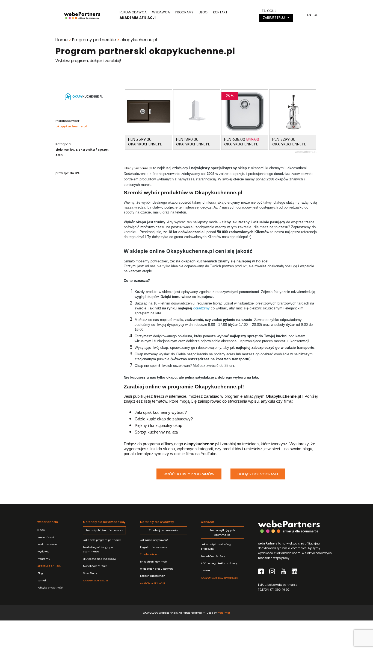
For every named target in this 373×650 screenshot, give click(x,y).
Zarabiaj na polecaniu (163, 530)
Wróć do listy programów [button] (189, 474)
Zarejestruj (274, 17)
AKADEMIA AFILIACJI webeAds (219, 577)
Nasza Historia (46, 537)
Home (61, 40)
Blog (203, 12)
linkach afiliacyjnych (153, 557)
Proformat (223, 612)
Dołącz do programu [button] (258, 474)
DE (316, 15)
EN (309, 15)
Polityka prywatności (50, 587)
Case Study (90, 573)
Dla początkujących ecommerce (222, 532)
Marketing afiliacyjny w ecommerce (98, 549)
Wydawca (161, 12)
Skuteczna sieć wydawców (99, 559)
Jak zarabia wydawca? (154, 540)
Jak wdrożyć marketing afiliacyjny (216, 547)
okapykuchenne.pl (71, 126)
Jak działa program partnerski (102, 540)
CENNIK (206, 570)
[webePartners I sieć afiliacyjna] (82, 15)
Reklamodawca (133, 12)
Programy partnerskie (94, 40)
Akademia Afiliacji (138, 17)
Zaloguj (269, 10)
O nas (41, 530)
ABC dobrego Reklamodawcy (219, 563)
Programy (184, 12)
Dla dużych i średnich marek (104, 530)
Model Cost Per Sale (95, 566)
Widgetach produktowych (156, 568)
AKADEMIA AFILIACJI (49, 566)
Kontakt (220, 12)
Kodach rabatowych (152, 576)
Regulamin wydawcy (153, 547)
